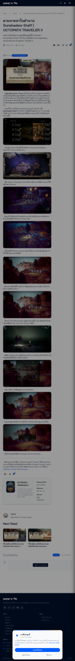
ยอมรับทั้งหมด (37, 650)
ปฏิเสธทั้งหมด (26, 655)
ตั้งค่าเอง (49, 655)
